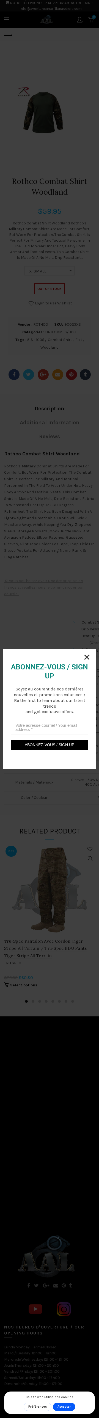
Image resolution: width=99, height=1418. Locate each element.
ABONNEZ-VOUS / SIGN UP (49, 745)
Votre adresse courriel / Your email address (46, 727)
